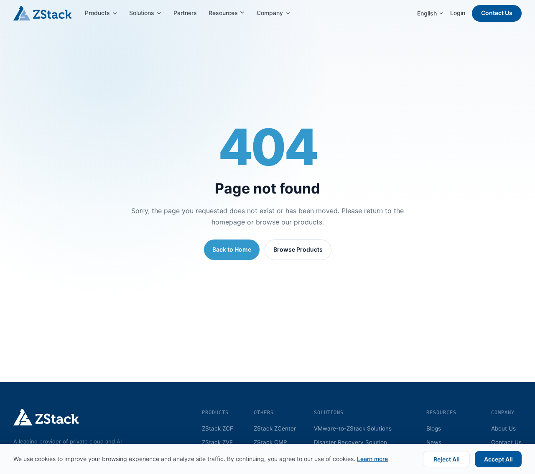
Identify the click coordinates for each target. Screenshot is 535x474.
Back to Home (231, 249)
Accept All (498, 459)
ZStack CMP (270, 442)
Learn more (372, 458)
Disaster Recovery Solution (350, 442)
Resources (224, 12)
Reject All (446, 459)
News (433, 442)
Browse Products (298, 249)
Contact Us (496, 12)
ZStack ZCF (217, 428)
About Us (503, 428)
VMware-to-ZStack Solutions (353, 428)
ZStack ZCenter (275, 428)
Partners (185, 12)
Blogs (433, 428)
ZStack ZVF (217, 442)
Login (457, 12)
